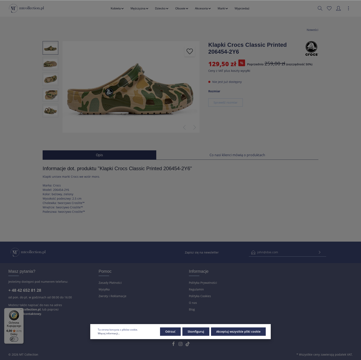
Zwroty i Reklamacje (112, 296)
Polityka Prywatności (203, 283)
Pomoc (105, 271)
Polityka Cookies (200, 296)
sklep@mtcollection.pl (24, 309)
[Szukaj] (320, 8)
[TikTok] (187, 345)
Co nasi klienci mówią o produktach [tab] (237, 155)
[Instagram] (181, 345)
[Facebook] (174, 345)
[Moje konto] (338, 8)
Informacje (198, 271)
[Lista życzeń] (329, 8)
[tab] (99, 155)
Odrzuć (170, 331)
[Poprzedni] (184, 127)
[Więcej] (348, 8)
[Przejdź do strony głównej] (26, 8)
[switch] (14, 339)
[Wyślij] (319, 252)
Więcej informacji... (109, 333)
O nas (193, 303)
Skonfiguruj (196, 331)
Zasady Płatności (110, 283)
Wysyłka (104, 289)
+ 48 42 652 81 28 (24, 290)
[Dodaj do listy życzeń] (189, 51)
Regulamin (196, 289)
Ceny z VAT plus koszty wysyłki (229, 71)
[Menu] (21, 310)
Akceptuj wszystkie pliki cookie (238, 331)
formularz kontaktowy (24, 314)
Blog (192, 309)
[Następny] (194, 127)
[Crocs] (311, 48)
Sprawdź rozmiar (226, 102)
